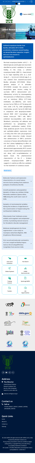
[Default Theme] (19, 4)
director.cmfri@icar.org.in (11, 394)
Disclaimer (14, 442)
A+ (9, 2)
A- (3, 2)
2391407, (15, 407)
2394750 (13, 409)
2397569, (25, 407)
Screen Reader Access (18, 2)
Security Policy (26, 444)
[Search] (31, 1)
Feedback (24, 446)
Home (8, 33)
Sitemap (4, 427)
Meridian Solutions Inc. (21, 440)
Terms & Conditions (23, 442)
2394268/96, (7, 409)
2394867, (20, 407)
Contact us (4, 424)
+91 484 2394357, (8, 407)
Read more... (8, 170)
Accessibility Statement (14, 446)
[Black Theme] (16, 4)
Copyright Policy (17, 444)
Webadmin (17, 448)
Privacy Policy (6, 442)
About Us (4, 422)
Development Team (26, 448)
